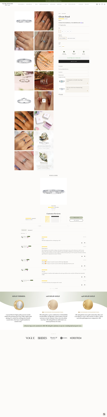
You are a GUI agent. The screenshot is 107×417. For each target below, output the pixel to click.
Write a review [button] (76, 217)
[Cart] (104, 4)
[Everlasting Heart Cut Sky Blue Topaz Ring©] (62, 81)
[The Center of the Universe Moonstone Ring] (62, 89)
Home (60, 13)
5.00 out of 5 (33, 218)
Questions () (30, 230)
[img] (44, 237)
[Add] (87, 83)
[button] (36, 4)
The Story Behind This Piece (63, 69)
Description (61, 66)
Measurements (61, 75)
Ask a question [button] (76, 220)
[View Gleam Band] (44, 100)
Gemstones (60, 72)
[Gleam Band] (53, 191)
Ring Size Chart (63, 25)
